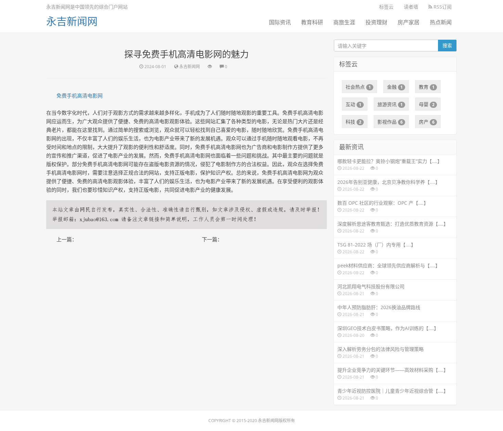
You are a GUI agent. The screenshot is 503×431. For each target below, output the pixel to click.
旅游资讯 (390, 104)
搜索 (447, 45)
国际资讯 (280, 22)
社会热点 (358, 87)
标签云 (386, 6)
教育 (427, 87)
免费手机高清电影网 (79, 95)
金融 (395, 87)
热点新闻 (441, 22)
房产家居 (409, 22)
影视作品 (390, 121)
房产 (427, 121)
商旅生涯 (344, 22)
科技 (353, 121)
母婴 (427, 104)
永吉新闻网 (72, 21)
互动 (353, 104)
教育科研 (312, 22)
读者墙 (411, 6)
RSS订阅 (442, 6)
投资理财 (376, 22)
